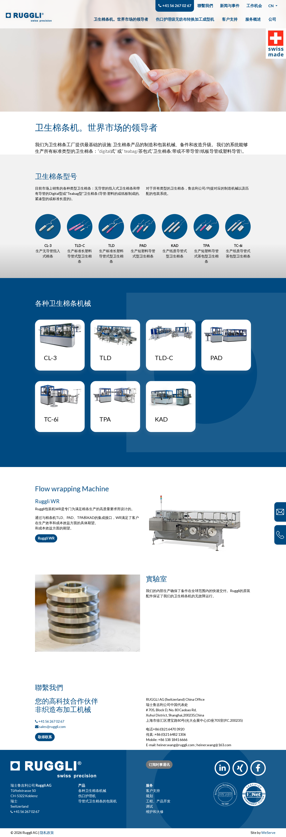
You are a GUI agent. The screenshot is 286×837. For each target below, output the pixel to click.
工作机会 (254, 5)
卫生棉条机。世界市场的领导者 (121, 19)
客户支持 (230, 19)
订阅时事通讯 (159, 764)
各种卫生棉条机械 (92, 790)
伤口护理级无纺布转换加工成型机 (185, 19)
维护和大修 (154, 811)
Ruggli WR (46, 538)
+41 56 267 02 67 (176, 5)
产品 (81, 785)
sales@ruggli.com (52, 726)
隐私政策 (47, 832)
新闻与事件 (230, 5)
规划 (149, 796)
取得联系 (45, 737)
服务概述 (253, 19)
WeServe (268, 832)
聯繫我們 (205, 5)
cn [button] (271, 5)
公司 (272, 19)
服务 (149, 785)
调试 (149, 806)
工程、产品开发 (158, 801)
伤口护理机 (87, 796)
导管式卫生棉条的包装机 (97, 801)
